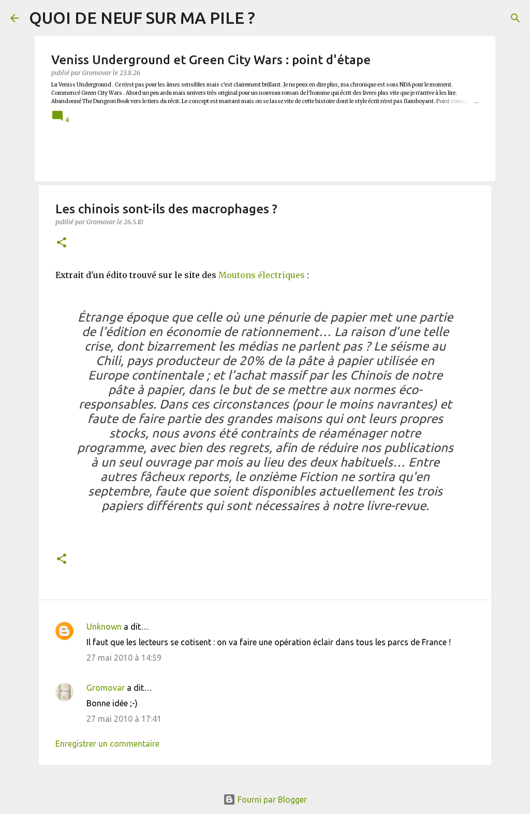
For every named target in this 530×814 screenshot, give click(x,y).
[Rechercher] (515, 18)
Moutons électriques (261, 275)
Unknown (104, 626)
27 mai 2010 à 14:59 (123, 657)
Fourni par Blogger (271, 799)
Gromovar (105, 687)
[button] (61, 243)
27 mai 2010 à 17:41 (123, 718)
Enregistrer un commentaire (107, 743)
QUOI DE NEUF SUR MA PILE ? (142, 17)
